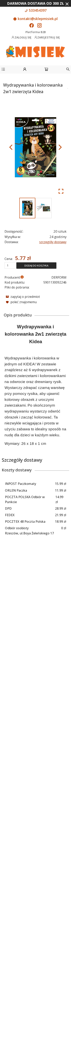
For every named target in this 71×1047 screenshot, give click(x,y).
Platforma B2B (35, 32)
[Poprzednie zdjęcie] (11, 147)
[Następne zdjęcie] (60, 147)
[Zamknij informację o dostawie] (67, 4)
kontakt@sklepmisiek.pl (37, 18)
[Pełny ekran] (61, 191)
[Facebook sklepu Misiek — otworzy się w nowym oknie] (31, 26)
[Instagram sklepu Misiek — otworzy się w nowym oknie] (39, 26)
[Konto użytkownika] (25, 70)
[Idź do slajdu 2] (44, 208)
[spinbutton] (10, 265)
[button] (3, 70)
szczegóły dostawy (52, 242)
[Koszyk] (46, 70)
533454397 (37, 10)
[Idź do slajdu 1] (27, 208)
